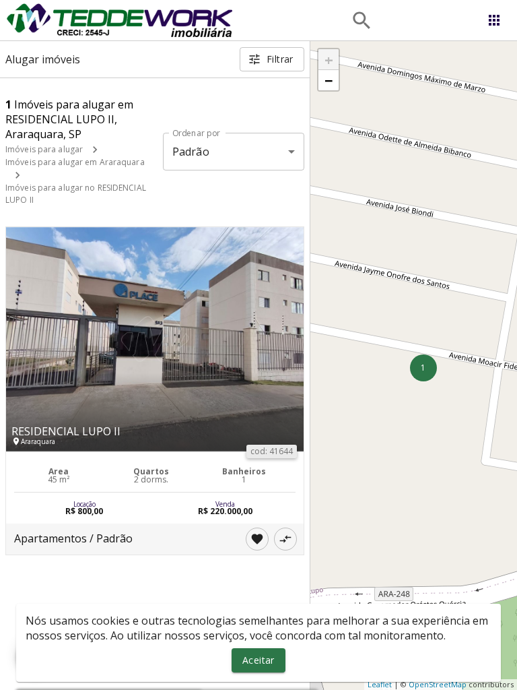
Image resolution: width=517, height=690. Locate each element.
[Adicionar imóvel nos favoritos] (257, 539)
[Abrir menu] (494, 20)
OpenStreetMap (438, 684)
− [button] (328, 80)
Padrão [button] (190, 151)
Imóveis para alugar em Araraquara (75, 162)
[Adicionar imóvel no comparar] (285, 539)
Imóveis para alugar (44, 149)
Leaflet (380, 684)
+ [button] (328, 59)
